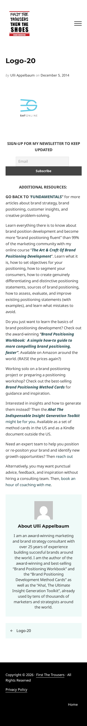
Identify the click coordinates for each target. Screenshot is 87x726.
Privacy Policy (16, 689)
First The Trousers (50, 674)
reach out (64, 456)
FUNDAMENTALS (46, 196)
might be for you (43, 415)
